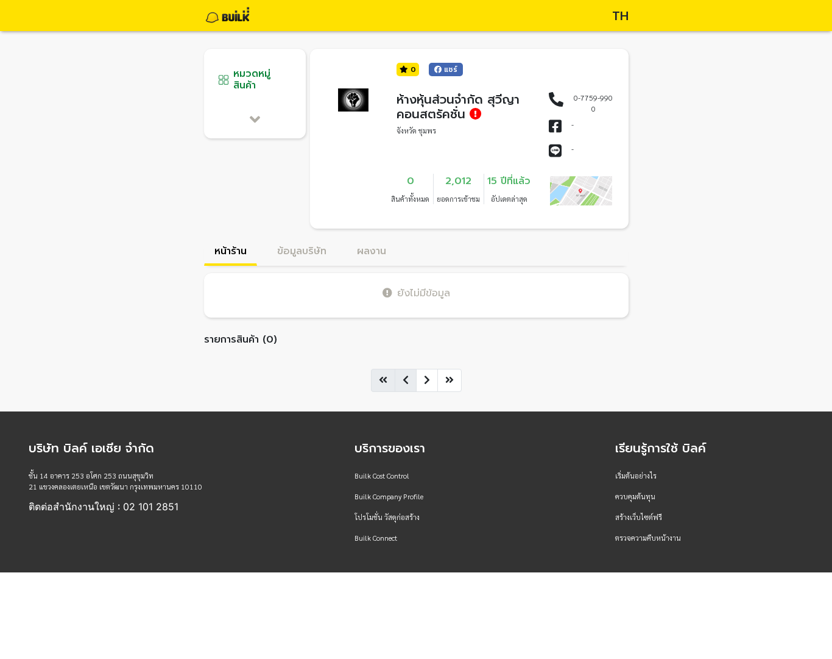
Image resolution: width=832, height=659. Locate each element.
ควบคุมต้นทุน (635, 496)
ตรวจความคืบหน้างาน (648, 538)
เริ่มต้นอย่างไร (636, 475)
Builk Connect (375, 538)
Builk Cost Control (381, 475)
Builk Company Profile (388, 496)
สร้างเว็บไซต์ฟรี (638, 517)
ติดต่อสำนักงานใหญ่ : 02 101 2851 (103, 506)
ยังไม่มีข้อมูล (423, 293)
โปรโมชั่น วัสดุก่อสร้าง (387, 517)
